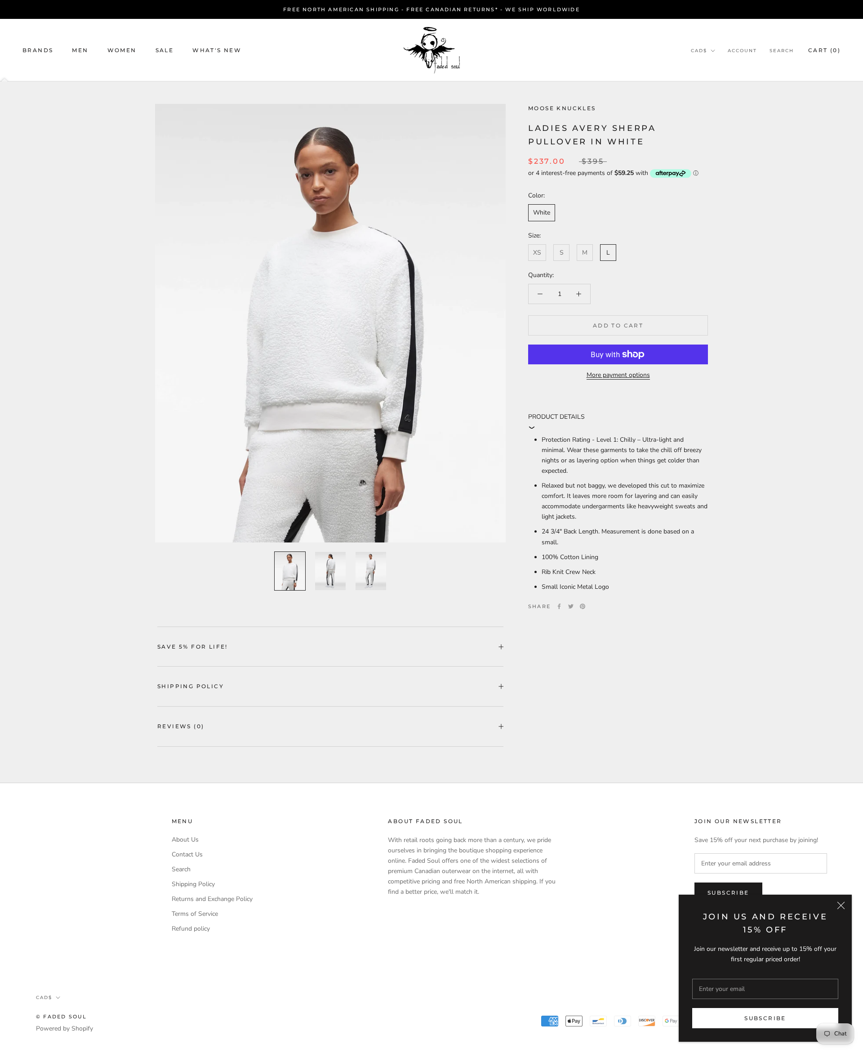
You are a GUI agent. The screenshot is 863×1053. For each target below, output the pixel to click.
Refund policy (191, 928)
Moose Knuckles (562, 108)
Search (782, 51)
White (541, 212)
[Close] (841, 905)
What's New (216, 50)
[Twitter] (571, 606)
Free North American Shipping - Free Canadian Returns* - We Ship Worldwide (431, 9)
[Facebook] (559, 606)
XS (537, 252)
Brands (37, 50)
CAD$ (699, 51)
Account (742, 51)
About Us (185, 839)
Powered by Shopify (64, 1028)
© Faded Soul (61, 1016)
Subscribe (765, 1018)
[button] (618, 421)
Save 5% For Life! (192, 646)
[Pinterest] (582, 606)
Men (80, 50)
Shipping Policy (190, 686)
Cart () (824, 50)
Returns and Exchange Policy (212, 899)
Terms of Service (195, 914)
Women (122, 50)
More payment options (618, 375)
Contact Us (187, 854)
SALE (165, 50)
